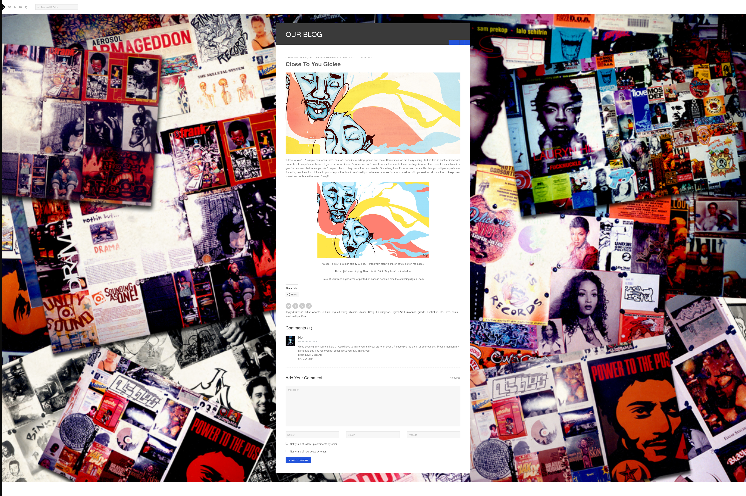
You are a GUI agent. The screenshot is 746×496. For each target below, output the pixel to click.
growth (421, 312)
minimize (467, 42)
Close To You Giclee (313, 64)
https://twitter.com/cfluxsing (9, 5)
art (302, 312)
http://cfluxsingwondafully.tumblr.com (26, 5)
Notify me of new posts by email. (308, 451)
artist (308, 312)
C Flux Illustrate (318, 57)
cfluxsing (342, 312)
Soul (303, 316)
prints (455, 312)
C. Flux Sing (329, 312)
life (441, 312)
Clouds (363, 312)
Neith (302, 337)
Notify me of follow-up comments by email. (314, 444)
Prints (334, 57)
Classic (353, 312)
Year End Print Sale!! (462, 42)
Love (447, 312)
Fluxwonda (410, 312)
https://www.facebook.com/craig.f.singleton (15, 5)
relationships (293, 316)
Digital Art (397, 312)
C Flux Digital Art (296, 57)
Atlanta (316, 312)
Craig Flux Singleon (379, 312)
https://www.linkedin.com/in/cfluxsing (20, 5)
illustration (432, 312)
